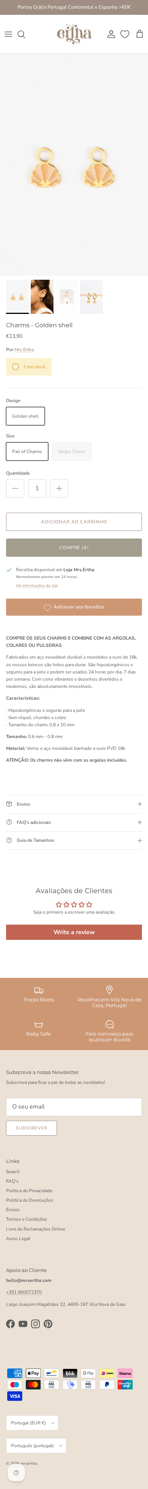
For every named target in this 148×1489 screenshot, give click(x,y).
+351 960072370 (24, 1292)
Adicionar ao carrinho (74, 522)
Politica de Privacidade (29, 1191)
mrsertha (28, 1463)
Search (13, 1172)
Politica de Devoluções (29, 1200)
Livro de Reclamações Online (35, 1229)
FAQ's (12, 1181)
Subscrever (31, 1128)
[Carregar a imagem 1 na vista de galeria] (74, 165)
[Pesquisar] (25, 34)
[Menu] (8, 34)
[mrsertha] (74, 34)
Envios (13, 1210)
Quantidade (18, 473)
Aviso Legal (18, 1239)
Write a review (74, 932)
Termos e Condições (26, 1219)
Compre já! (74, 548)
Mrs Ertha (24, 350)
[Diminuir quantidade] (15, 488)
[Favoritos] (125, 34)
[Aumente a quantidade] (59, 488)
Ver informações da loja (37, 585)
